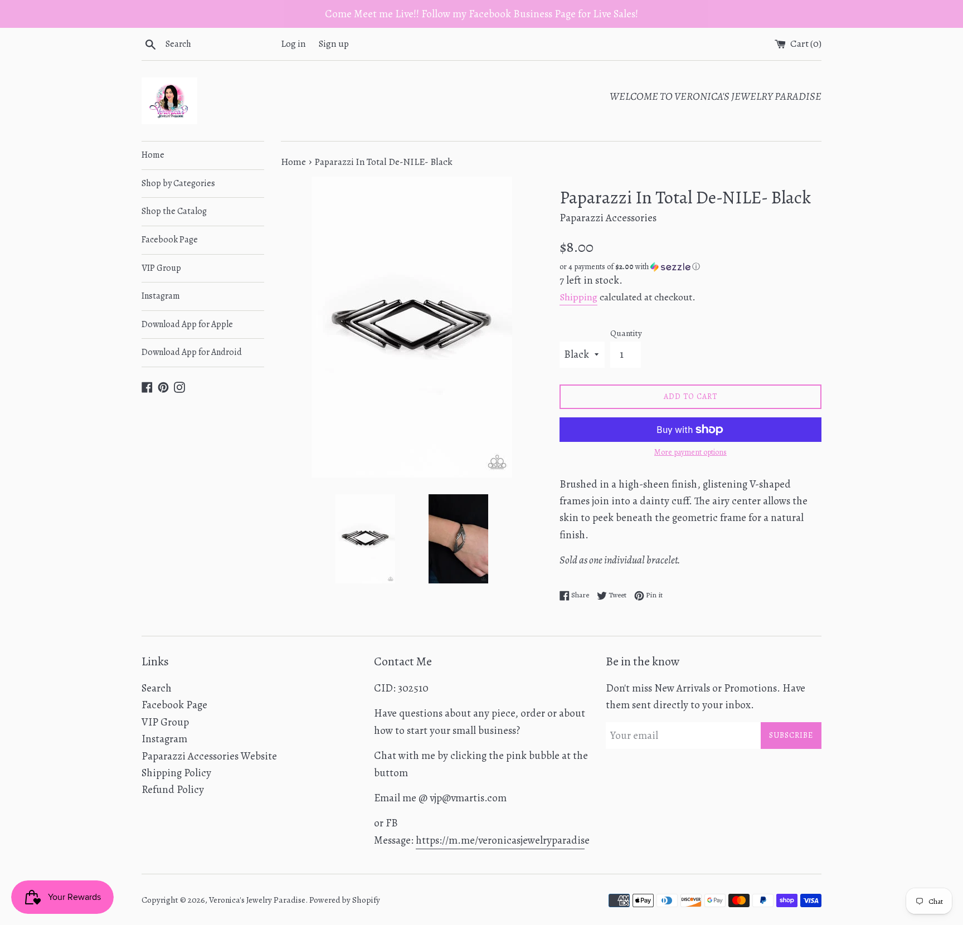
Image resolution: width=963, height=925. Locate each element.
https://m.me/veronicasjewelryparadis (500, 840)
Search (157, 688)
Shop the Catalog (174, 211)
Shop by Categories (178, 183)
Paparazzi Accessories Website (209, 756)
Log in (293, 43)
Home (153, 155)
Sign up (334, 43)
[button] (690, 266)
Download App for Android (192, 352)
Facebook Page (170, 239)
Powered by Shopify (344, 899)
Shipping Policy (176, 773)
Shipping (578, 297)
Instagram (161, 296)
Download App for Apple (187, 324)
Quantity (626, 333)
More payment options (690, 452)
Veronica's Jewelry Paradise (257, 899)
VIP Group (161, 268)
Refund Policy (173, 789)
